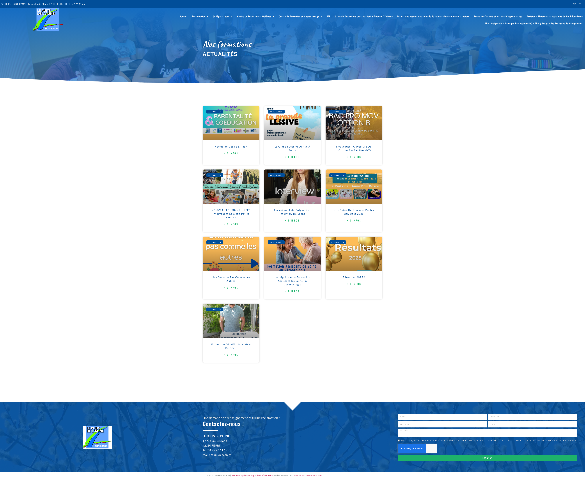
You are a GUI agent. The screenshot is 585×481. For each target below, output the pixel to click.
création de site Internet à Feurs (308, 475)
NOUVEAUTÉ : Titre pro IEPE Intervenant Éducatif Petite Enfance (231, 214)
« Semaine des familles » (231, 146)
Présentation (198, 16)
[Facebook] (574, 4)
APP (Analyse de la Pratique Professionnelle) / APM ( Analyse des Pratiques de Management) (534, 23)
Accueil (183, 16)
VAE (328, 16)
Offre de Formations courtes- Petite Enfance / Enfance (364, 16)
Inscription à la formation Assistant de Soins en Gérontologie (292, 281)
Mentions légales (239, 475)
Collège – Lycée (221, 16)
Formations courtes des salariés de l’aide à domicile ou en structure (433, 16)
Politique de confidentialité (260, 475)
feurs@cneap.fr (221, 454)
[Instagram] (580, 4)
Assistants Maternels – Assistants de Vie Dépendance (555, 16)
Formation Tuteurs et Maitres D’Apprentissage (498, 16)
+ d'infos (231, 153)
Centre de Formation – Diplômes (254, 16)
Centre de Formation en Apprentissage (299, 16)
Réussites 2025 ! (354, 277)
